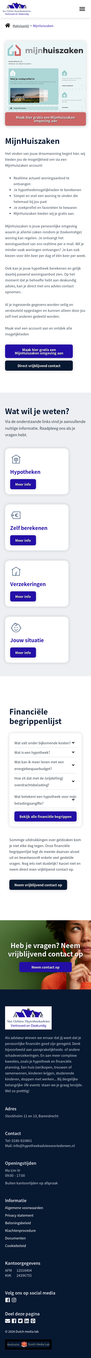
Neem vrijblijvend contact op (38, 884)
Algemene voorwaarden (24, 1207)
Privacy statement (19, 1215)
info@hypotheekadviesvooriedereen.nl (44, 1145)
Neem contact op (45, 967)
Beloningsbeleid (18, 1222)
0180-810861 (22, 1140)
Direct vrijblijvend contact (39, 365)
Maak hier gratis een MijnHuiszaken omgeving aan (45, 119)
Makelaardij (21, 26)
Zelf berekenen (28, 527)
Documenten (15, 1237)
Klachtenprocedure (20, 1230)
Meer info (23, 484)
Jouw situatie (27, 640)
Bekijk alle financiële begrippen (45, 816)
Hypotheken (25, 471)
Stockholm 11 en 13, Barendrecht (31, 1115)
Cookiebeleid (15, 1245)
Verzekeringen (28, 584)
